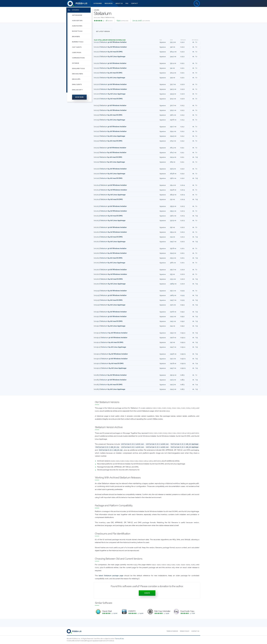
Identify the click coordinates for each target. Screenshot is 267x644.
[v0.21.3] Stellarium (110, 105)
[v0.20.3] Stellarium (110, 206)
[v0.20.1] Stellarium (110, 248)
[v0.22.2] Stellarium (110, 42)
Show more (79, 97)
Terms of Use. (119, 638)
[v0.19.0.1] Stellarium (111, 354)
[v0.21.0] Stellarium (110, 169)
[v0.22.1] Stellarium (110, 63)
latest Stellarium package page (111, 576)
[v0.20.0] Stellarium (110, 270)
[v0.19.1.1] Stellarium (111, 333)
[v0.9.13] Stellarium (110, 291)
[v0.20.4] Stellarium (110, 185)
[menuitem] (79, 15)
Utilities (96, 10)
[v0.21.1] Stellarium (110, 148)
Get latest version (103, 31)
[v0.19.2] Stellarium (110, 312)
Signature (163, 42)
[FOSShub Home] (70, 3)
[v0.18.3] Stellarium (110, 375)
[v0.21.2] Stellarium (110, 127)
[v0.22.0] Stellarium (110, 84)
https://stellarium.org (107, 17)
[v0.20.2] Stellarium (110, 227)
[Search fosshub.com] (196, 3)
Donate (147, 593)
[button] (81, 15)
